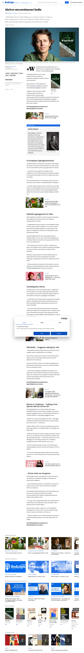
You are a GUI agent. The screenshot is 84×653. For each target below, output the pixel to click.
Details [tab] (42, 322)
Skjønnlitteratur (8, 13)
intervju (21, 73)
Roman (7, 75)
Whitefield (30, 74)
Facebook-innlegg (43, 415)
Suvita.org (29, 258)
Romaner (15, 13)
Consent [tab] (24, 322)
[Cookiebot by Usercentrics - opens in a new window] (62, 319)
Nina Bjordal (13, 66)
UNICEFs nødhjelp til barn (33, 268)
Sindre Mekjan (12, 75)
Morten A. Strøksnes (36, 85)
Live (30, 2)
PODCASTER (17, 2)
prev (6, 542)
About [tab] (59, 322)
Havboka (37, 87)
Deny (42, 333)
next (77, 542)
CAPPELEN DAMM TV (25, 2)
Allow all (59, 333)
